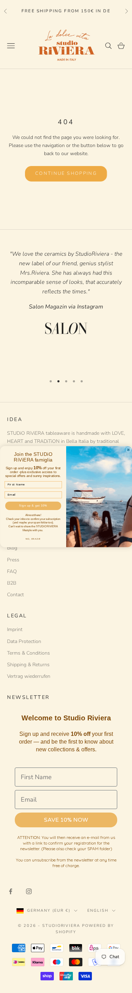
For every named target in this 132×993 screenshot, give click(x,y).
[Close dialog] (128, 450)
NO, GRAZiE (32, 538)
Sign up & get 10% (33, 505)
